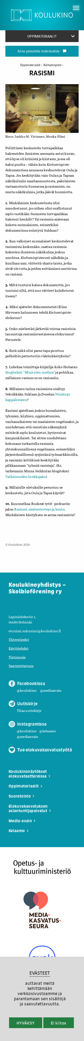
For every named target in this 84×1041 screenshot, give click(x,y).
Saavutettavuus (21, 665)
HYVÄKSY (25, 1023)
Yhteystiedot (19, 639)
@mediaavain (51, 690)
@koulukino (27, 690)
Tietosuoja (17, 657)
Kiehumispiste (54, 65)
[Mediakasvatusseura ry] (42, 910)
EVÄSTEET (40, 973)
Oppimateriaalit (31, 65)
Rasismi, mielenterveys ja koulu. (40, 509)
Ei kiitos (58, 1023)
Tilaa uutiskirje (29, 710)
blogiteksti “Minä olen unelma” (30, 372)
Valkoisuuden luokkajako (25, 476)
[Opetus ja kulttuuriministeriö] (42, 867)
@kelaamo (47, 730)
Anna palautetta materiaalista (42, 51)
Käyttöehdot (19, 648)
